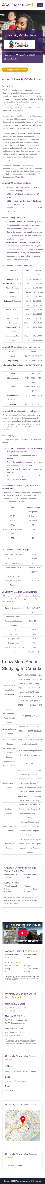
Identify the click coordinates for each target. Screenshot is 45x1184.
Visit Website (12, 59)
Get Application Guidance (15, 70)
